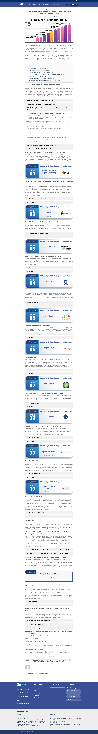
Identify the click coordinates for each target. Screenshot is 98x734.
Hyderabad (40, 716)
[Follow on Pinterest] (75, 0)
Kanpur (23, 718)
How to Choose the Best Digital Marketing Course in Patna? (41, 70)
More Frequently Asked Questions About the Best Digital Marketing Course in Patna (45, 80)
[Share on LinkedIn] (53, 656)
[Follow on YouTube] (77, 0)
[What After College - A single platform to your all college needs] (25, 4)
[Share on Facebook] (45, 656)
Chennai (28, 716)
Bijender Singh (55, 16)
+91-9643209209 (73, 696)
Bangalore (35, 716)
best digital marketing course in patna (48, 660)
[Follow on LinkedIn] (76, 0)
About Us (51, 0)
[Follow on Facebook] (70, 0)
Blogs (65, 0)
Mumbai (25, 716)
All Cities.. (27, 724)
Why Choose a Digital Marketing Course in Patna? (39, 68)
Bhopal (43, 716)
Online (20, 716)
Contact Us (55, 0)
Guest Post (68, 0)
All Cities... (27, 718)
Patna (51, 9)
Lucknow (79, 718)
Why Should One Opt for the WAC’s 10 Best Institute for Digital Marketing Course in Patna (47, 74)
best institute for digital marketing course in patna (62, 660)
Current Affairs (60, 0)
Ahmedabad (19, 718)
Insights (47, 9)
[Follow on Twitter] (22, 704)
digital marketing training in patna (59, 661)
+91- (69, 527)
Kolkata (32, 716)
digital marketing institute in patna (47, 661)
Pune (66, 721)
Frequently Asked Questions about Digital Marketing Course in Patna (43, 78)
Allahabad (45, 722)
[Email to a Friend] (49, 656)
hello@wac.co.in (73, 699)
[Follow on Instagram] (20, 704)
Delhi (22, 716)
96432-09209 (27, 528)
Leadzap (76, 732)
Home (48, 0)
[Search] (67, 5)
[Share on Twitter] (47, 656)
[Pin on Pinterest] (51, 656)
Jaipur (46, 716)
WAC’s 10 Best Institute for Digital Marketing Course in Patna (41, 72)
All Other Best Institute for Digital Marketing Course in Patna (41, 76)
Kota (21, 719)
